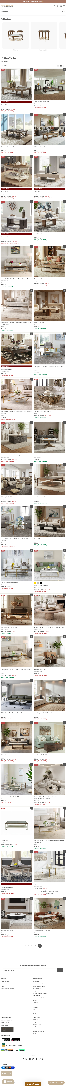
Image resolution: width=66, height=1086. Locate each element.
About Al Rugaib (5, 981)
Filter (5, 65)
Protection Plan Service (38, 1029)
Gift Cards (35, 1034)
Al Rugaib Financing (37, 991)
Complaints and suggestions (40, 993)
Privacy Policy (36, 1012)
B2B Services (36, 1020)
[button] (33, 1084)
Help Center (36, 981)
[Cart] (60, 6)
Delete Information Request (40, 1005)
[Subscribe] (60, 970)
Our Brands (4, 991)
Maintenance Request (38, 1027)
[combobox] (33, 11)
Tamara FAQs (36, 1007)
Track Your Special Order (39, 998)
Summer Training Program (7, 989)
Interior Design (36, 1017)
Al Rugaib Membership (38, 1031)
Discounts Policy (37, 989)
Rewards (5, 1073)
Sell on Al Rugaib (37, 1024)
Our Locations (36, 995)
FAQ (34, 1009)
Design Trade (36, 1022)
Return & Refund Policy (38, 984)
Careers (3, 986)
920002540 (8, 1017)
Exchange (35, 1003)
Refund (35, 1000)
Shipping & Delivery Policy (39, 986)
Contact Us (4, 984)
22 (36, 946)
